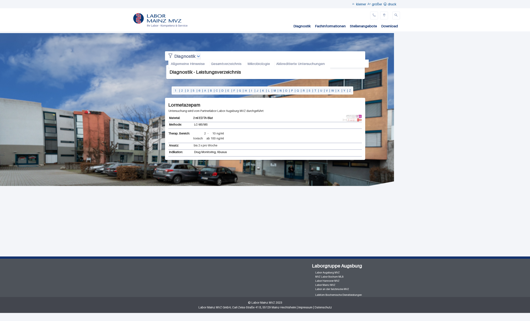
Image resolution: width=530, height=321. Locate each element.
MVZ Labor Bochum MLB (329, 276)
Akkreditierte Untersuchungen (300, 64)
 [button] (385, 4)
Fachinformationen (330, 26)
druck (392, 4)
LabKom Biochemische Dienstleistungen (338, 294)
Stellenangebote (363, 26)
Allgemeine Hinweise (188, 64)
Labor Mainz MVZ (325, 284)
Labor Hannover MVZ (327, 280)
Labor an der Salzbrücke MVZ (332, 289)
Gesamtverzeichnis (226, 64)
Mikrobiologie (258, 64)
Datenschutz (323, 307)
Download (389, 26)
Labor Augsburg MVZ (327, 272)
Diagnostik (302, 26)
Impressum (305, 307)
